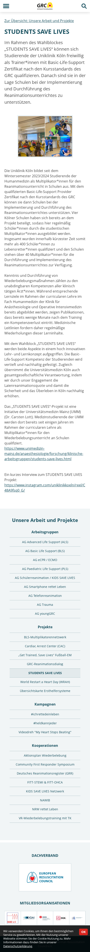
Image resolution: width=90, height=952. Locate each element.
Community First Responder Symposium (45, 764)
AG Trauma (45, 605)
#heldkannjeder (45, 723)
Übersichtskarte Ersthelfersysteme (45, 691)
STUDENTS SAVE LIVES (45, 673)
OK (83, 932)
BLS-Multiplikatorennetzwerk (45, 637)
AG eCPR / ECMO (45, 560)
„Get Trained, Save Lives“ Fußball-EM (45, 655)
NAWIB (45, 800)
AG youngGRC (45, 613)
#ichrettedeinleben (45, 714)
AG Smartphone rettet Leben (45, 587)
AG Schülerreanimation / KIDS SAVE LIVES (45, 578)
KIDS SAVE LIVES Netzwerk (45, 791)
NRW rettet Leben (45, 809)
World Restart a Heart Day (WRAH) (45, 682)
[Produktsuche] (84, 6)
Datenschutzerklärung (17, 946)
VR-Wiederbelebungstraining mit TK (45, 818)
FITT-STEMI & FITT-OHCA (45, 782)
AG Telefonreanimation (45, 596)
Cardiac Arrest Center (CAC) (45, 646)
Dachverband (45, 855)
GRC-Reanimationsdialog (45, 664)
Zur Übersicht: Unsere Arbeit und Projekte (39, 20)
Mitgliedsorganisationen (45, 903)
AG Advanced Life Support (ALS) (45, 542)
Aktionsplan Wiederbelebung (45, 755)
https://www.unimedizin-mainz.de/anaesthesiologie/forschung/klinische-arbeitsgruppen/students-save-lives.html (43, 453)
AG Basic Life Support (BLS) (45, 551)
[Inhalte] (6, 6)
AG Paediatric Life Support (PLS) (45, 569)
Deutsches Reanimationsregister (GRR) (45, 773)
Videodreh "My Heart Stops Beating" (45, 732)
